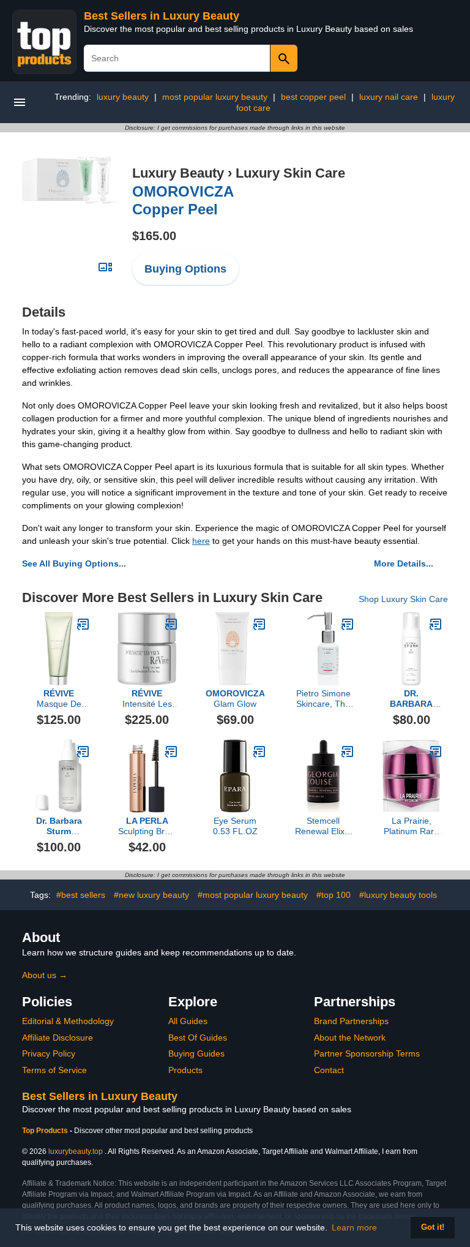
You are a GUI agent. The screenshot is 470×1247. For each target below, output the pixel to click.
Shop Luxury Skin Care (403, 599)
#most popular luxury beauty (253, 895)
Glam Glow (235, 698)
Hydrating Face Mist (59, 826)
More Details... (403, 563)
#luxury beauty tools (398, 895)
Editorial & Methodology (68, 1021)
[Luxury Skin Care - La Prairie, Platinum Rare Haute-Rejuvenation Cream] (435, 751)
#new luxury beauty (151, 895)
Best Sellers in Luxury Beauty (161, 16)
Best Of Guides (197, 1037)
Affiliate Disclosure (57, 1037)
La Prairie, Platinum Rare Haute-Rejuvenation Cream (411, 826)
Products (185, 1070)
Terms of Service (54, 1070)
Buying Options (185, 269)
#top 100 (333, 895)
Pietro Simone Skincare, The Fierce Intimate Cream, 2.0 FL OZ (323, 698)
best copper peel (313, 97)
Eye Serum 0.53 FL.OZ (235, 826)
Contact (329, 1070)
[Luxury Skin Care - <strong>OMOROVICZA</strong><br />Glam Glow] (259, 624)
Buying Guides (196, 1053)
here (201, 541)
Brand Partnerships (351, 1021)
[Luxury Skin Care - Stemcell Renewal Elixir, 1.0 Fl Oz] (347, 751)
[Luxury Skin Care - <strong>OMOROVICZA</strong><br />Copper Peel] (70, 179)
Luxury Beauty (178, 173)
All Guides (187, 1021)
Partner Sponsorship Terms (367, 1053)
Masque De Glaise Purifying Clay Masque (59, 698)
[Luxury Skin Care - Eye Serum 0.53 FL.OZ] (259, 751)
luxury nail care (388, 97)
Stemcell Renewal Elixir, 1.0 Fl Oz (323, 826)
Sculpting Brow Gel (147, 826)
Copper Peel (183, 200)
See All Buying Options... (74, 563)
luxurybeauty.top (75, 1151)
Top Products (46, 1130)
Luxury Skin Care (290, 173)
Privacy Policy (48, 1053)
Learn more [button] (354, 1227)
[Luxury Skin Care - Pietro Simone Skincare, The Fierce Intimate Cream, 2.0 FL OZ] (347, 624)
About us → (44, 975)
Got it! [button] (432, 1227)
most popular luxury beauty (214, 97)
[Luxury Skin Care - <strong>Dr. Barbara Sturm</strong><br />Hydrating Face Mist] (83, 751)
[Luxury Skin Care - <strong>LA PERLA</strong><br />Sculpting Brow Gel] (171, 751)
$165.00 (154, 236)
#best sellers (80, 895)
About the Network (350, 1037)
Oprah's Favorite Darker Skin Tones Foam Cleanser (411, 698)
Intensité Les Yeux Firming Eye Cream (147, 698)
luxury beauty (123, 97)
